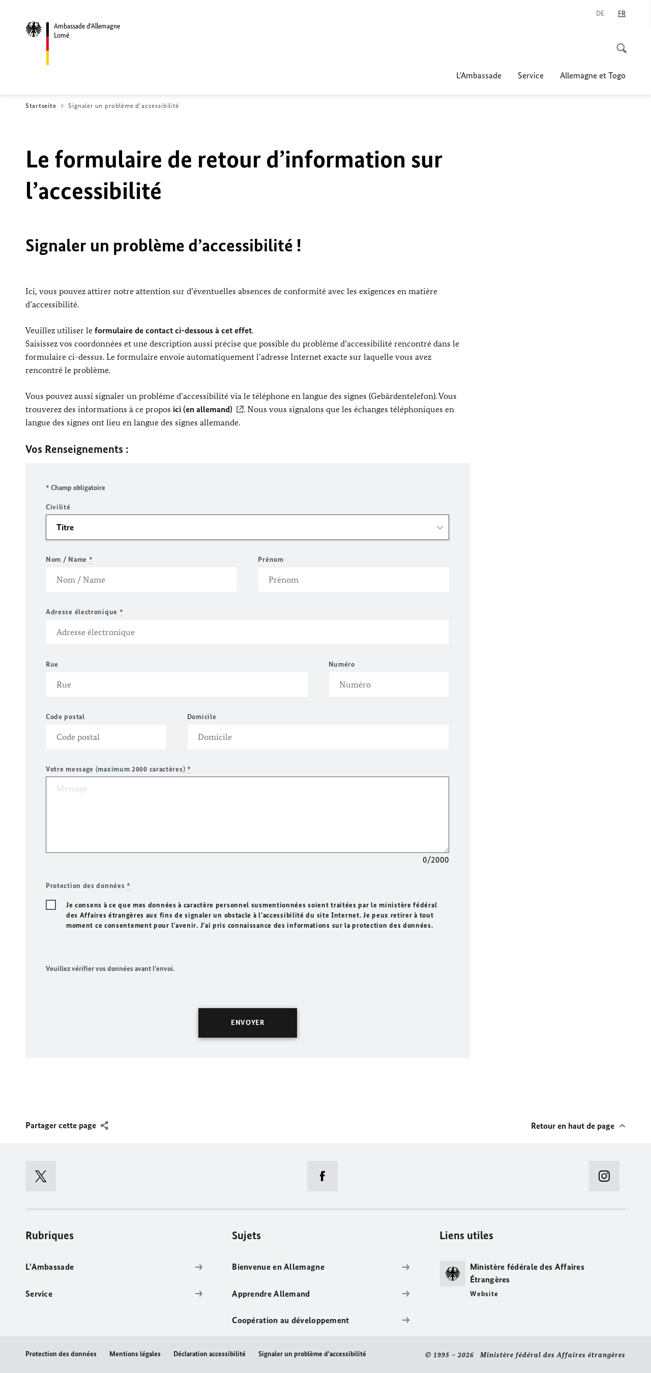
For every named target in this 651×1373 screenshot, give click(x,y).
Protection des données (61, 1354)
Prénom (270, 559)
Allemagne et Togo (593, 75)
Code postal (65, 716)
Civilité (58, 507)
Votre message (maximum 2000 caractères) (118, 769)
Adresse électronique (84, 612)
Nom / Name (69, 559)
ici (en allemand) (202, 409)
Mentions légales (135, 1354)
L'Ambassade (478, 75)
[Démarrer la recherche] (618, 42)
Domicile (202, 716)
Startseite (40, 105)
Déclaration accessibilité (209, 1354)
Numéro (342, 664)
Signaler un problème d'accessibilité (312, 1354)
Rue (52, 664)
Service (531, 75)
